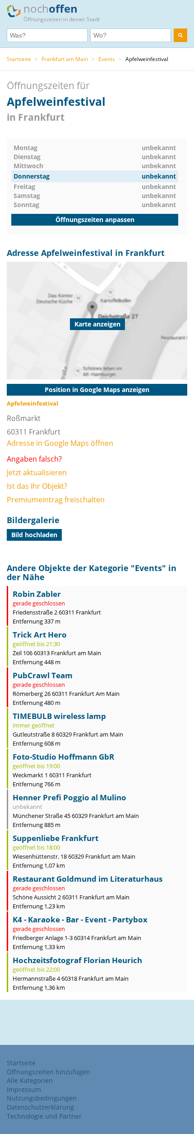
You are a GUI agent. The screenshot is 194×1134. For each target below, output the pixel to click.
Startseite (19, 59)
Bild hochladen (34, 534)
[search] (180, 35)
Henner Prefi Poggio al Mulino (69, 797)
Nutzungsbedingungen (42, 1098)
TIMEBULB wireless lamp (59, 716)
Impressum (24, 1089)
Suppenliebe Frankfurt (55, 838)
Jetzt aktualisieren (37, 472)
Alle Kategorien (30, 1080)
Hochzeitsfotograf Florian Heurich (77, 960)
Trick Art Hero (40, 634)
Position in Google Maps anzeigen (97, 389)
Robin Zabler (37, 594)
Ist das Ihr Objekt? (37, 486)
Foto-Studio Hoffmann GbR (63, 756)
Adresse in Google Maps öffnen (60, 443)
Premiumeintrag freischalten (56, 500)
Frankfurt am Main (65, 59)
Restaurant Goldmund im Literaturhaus (87, 879)
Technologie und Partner (44, 1116)
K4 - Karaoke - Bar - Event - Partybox (80, 919)
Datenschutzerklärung (40, 1107)
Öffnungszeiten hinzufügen (48, 1072)
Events (106, 59)
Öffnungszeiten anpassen (94, 219)
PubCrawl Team (43, 675)
